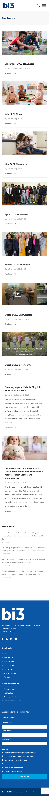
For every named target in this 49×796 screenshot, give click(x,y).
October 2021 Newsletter (18, 314)
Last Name (6, 739)
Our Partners (8, 669)
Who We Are (8, 658)
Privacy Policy (31, 792)
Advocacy (8, 764)
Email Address (7, 722)
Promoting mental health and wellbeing (19, 756)
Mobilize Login (9, 693)
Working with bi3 (10, 697)
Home (6, 654)
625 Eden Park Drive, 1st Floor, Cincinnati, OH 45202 (21, 626)
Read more (9, 73)
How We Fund (9, 662)
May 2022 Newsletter (16, 164)
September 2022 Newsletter (20, 63)
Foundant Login (9, 689)
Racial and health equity (13, 771)
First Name (6, 731)
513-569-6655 (10, 632)
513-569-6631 (11, 629)
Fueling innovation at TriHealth (15, 760)
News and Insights (10, 673)
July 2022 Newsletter (16, 114)
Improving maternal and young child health (20, 753)
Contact (7, 677)
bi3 (9, 68)
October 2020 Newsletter (18, 364)
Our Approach (9, 665)
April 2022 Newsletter (16, 214)
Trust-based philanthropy (13, 768)
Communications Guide (12, 701)
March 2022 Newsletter (17, 264)
